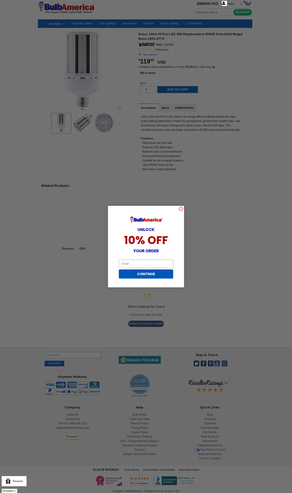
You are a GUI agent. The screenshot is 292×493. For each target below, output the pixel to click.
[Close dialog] (181, 209)
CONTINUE (146, 274)
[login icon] (224, 3)
